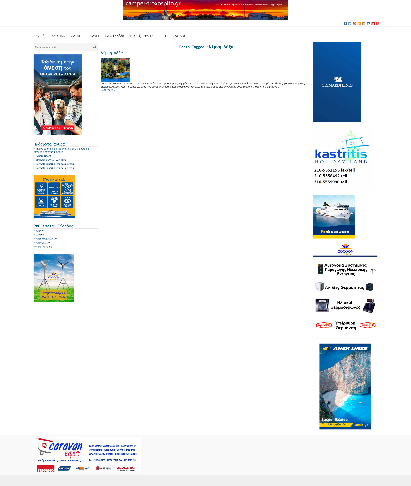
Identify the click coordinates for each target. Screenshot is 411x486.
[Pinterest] (373, 23)
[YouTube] (378, 23)
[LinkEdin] (368, 23)
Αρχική (38, 36)
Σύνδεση (40, 234)
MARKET (76, 36)
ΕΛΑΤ (163, 36)
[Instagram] (364, 23)
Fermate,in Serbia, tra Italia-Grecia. (55, 167)
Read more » (108, 89)
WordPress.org (43, 246)
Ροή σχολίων (42, 242)
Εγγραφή (40, 230)
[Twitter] (350, 23)
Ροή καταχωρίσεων (46, 238)
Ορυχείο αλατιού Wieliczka (51, 159)
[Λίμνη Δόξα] (205, 70)
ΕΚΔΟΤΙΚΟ (57, 36)
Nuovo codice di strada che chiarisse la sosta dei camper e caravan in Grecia (61, 150)
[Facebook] (345, 23)
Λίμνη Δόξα (112, 53)
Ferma (55, 163)
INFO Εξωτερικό (141, 36)
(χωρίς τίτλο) (43, 155)
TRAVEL (94, 36)
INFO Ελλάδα (114, 36)
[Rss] (359, 23)
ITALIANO (179, 36)
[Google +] (354, 23)
